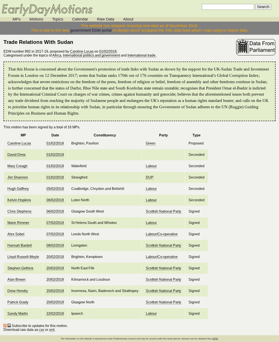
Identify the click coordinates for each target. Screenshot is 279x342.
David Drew (16, 154)
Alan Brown (16, 279)
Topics (57, 19)
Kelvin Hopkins (19, 200)
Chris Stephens (19, 211)
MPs (16, 19)
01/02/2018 (108, 51)
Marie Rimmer (18, 223)
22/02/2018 (55, 313)
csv (41, 330)
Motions (36, 19)
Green (150, 143)
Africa (56, 55)
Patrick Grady (17, 302)
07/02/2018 (55, 223)
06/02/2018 (55, 200)
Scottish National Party (163, 211)
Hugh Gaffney (18, 189)
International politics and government (91, 55)
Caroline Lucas (82, 51)
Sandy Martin (17, 313)
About (128, 19)
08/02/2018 (55, 245)
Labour (151, 166)
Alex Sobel (15, 234)
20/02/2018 (55, 257)
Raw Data (105, 19)
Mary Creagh (17, 166)
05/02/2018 (55, 189)
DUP (149, 177)
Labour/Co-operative (162, 234)
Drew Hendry (17, 291)
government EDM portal (91, 30)
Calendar (80, 19)
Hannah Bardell (19, 245)
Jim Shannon (17, 177)
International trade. (142, 55)
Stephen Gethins (20, 268)
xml (51, 330)
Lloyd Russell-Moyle (23, 257)
